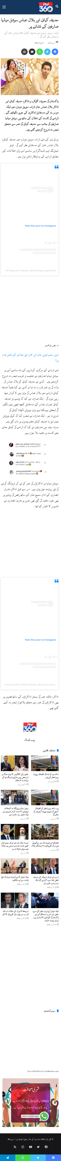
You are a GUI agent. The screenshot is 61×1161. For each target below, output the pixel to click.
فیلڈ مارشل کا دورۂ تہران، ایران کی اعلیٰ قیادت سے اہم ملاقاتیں (14, 878)
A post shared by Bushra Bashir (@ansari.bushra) (29, 684)
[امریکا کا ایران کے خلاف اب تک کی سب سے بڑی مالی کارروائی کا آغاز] (14, 900)
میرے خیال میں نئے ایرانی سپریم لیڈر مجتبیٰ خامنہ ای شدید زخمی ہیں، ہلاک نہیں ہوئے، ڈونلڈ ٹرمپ (14, 846)
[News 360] (46, 7)
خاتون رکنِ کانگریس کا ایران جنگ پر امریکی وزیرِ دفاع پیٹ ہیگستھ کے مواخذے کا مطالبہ (15, 777)
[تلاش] (57, 8)
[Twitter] (47, 51)
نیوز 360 (11, 1139)
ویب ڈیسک (51, 43)
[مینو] (4, 8)
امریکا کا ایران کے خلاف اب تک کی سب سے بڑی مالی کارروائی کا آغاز (15, 912)
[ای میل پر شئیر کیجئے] (32, 51)
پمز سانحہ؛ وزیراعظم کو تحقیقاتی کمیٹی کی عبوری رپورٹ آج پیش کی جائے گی (46, 811)
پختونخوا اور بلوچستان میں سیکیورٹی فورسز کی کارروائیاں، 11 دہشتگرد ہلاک (45, 844)
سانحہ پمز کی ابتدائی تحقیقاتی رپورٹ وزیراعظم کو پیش (46, 775)
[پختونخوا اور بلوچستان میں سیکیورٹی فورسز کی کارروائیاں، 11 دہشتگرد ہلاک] (45, 832)
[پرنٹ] (24, 51)
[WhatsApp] (39, 51)
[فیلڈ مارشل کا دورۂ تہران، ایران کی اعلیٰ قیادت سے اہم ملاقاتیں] (14, 866)
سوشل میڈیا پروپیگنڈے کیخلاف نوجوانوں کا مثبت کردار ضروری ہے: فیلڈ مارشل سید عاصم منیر (15, 811)
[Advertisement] (30, 310)
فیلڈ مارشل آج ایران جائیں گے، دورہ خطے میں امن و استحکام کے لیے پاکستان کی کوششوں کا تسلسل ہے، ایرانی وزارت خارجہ (46, 915)
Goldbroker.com (51, 1071)
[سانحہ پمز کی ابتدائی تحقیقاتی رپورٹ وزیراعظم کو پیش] (45, 763)
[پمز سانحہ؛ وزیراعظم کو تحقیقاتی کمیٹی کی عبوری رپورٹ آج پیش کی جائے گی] (45, 797)
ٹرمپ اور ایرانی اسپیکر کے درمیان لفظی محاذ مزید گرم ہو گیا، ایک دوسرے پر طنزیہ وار (46, 880)
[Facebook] (55, 51)
